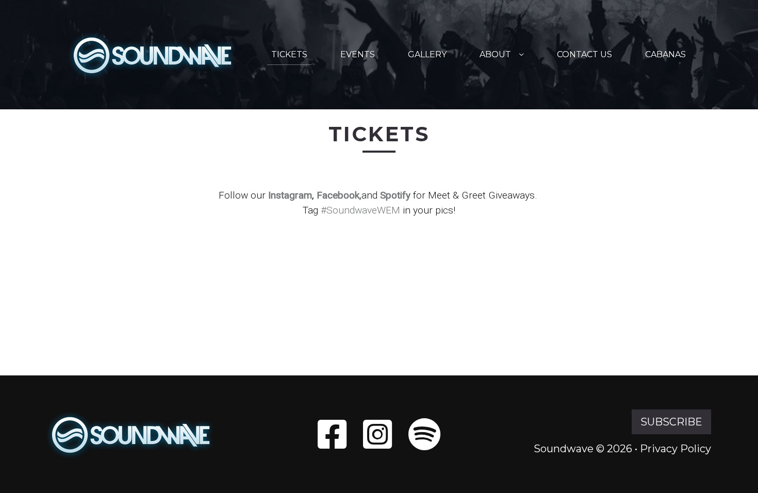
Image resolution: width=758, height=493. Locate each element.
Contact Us (584, 54)
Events (357, 54)
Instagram (290, 195)
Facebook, (339, 195)
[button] (521, 54)
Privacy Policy (675, 448)
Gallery (427, 54)
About (495, 54)
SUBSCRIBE (671, 422)
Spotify (395, 195)
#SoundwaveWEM (360, 210)
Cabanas (665, 54)
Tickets (289, 54)
